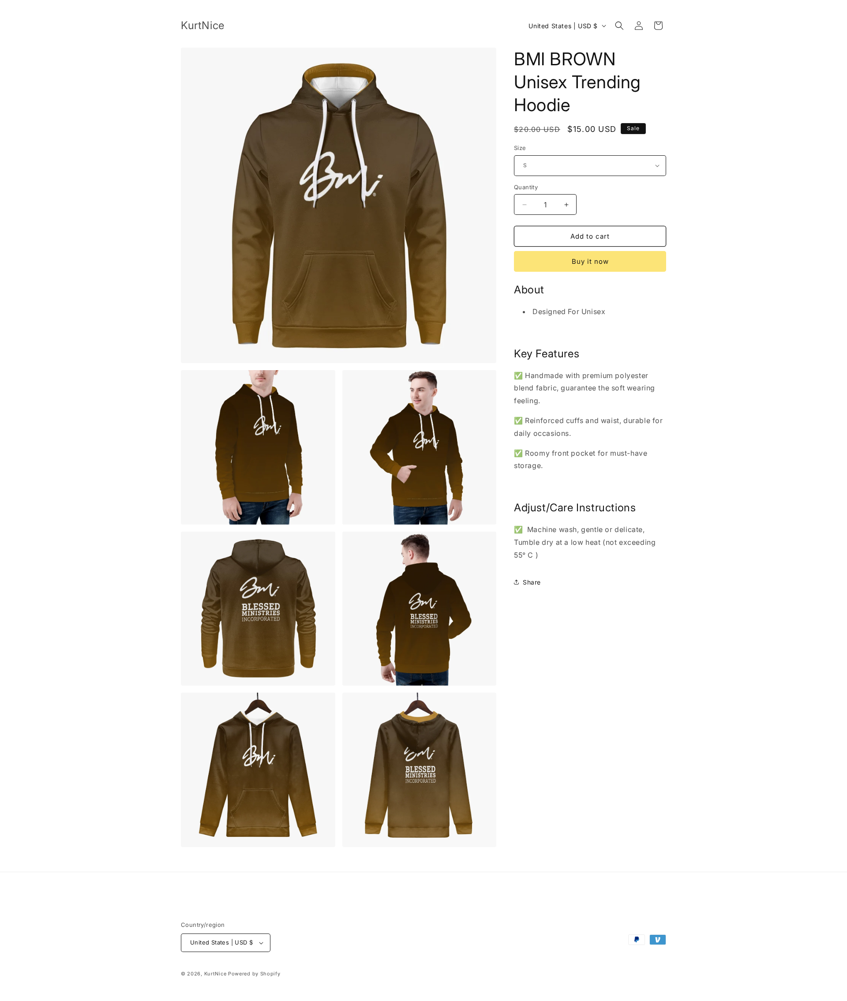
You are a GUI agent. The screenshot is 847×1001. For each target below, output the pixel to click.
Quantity (526, 187)
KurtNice (215, 974)
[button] (619, 25)
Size (520, 147)
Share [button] (532, 582)
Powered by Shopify (254, 974)
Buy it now (590, 261)
